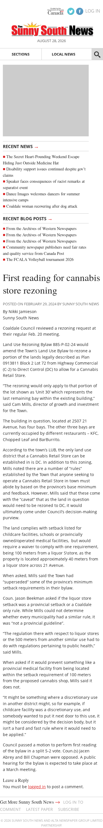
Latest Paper (39, 809)
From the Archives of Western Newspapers (41, 228)
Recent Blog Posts (28, 218)
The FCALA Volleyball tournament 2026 (40, 259)
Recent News (21, 146)
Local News (63, 54)
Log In (92, 11)
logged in (37, 786)
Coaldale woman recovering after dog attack (41, 206)
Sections (20, 54)
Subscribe (68, 809)
